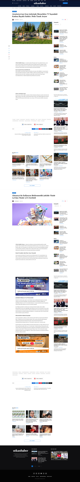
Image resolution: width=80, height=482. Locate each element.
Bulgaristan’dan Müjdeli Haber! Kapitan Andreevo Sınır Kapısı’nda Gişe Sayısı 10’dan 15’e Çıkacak (64, 31)
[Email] (9, 57)
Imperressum (33, 476)
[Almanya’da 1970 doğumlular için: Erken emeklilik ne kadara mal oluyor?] (18, 429)
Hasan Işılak (17, 19)
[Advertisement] (32, 53)
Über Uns (37, 476)
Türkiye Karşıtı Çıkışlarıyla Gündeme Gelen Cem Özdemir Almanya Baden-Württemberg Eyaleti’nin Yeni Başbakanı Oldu (32, 421)
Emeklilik (31, 0)
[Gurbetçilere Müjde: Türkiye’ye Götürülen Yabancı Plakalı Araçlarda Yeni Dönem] (56, 51)
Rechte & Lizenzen (49, 476)
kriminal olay (49, 119)
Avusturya (14, 11)
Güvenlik (39, 119)
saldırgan (39, 120)
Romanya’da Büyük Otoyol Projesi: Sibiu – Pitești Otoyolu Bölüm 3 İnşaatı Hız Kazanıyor (64, 89)
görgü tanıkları (33, 119)
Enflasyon (25, 373)
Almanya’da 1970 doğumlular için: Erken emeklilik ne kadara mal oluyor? (18, 434)
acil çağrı (14, 119)
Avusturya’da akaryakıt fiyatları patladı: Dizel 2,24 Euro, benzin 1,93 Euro (32, 164)
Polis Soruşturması (33, 120)
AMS (28, 0)
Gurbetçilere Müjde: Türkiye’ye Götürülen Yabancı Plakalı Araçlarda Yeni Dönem (64, 51)
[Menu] (12, 3)
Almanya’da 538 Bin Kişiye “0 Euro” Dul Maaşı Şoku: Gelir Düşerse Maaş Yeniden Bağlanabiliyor (46, 420)
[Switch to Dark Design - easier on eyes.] (66, 0)
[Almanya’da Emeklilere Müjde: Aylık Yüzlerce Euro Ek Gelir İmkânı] (32, 429)
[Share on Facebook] (62, 19)
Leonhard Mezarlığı (15, 120)
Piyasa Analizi (48, 373)
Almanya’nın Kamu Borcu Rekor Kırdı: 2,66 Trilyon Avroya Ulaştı (17, 420)
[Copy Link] (9, 59)
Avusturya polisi (22, 119)
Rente (42, 0)
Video (45, 0)
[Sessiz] (65, 459)
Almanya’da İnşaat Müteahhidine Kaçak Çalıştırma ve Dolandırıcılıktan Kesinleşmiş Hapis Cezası (63, 82)
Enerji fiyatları (21, 373)
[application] (59, 455)
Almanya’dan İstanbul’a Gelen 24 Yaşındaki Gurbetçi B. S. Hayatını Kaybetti (45, 434)
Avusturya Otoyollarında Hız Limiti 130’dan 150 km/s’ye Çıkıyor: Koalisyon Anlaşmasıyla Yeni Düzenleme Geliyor (23, 389)
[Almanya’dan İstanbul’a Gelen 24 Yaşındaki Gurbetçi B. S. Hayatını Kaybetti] (46, 429)
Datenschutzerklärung (43, 476)
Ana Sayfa (13, 0)
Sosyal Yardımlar (18, 0)
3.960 (39, 466)
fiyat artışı (33, 373)
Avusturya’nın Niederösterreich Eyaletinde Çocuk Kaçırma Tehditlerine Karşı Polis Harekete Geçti (64, 74)
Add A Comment (32, 185)
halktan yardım (44, 119)
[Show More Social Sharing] (67, 19)
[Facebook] (9, 48)
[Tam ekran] (66, 459)
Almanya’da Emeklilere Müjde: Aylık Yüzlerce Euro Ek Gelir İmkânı (32, 434)
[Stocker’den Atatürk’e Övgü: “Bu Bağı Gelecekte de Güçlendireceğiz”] (18, 173)
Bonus (39, 0)
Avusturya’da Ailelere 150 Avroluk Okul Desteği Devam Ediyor (45, 178)
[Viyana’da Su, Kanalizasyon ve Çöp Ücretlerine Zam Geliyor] (18, 159)
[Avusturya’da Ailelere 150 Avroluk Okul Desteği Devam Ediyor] (46, 173)
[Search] (67, 0)
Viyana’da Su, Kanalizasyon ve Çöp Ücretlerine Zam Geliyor (18, 164)
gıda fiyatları (38, 373)
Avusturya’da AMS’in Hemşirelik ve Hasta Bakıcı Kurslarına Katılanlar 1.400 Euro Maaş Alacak (63, 67)
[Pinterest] (9, 55)
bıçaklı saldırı (28, 119)
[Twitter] (9, 50)
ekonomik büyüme (15, 373)
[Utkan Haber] (40, 3)
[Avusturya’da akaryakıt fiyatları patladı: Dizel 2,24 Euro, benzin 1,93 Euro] (32, 159)
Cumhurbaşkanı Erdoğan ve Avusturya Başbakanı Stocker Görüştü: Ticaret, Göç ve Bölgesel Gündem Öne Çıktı (31, 179)
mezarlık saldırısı (21, 120)
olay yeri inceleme (27, 120)
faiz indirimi (29, 373)
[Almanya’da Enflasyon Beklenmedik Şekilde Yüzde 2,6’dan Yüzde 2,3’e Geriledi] (32, 214)
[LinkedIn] (9, 53)
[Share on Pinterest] (65, 19)
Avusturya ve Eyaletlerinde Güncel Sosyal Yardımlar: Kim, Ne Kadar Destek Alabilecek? (64, 60)
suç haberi (42, 120)
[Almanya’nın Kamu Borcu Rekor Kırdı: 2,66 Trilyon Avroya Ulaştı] (18, 414)
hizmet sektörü (43, 373)
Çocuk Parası (25, 0)
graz (36, 119)
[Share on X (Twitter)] (63, 19)
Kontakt (29, 476)
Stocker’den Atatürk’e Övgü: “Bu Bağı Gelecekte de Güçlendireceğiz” (18, 178)
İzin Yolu (35, 0)
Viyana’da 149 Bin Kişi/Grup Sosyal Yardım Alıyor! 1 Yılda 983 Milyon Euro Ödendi (46, 164)
